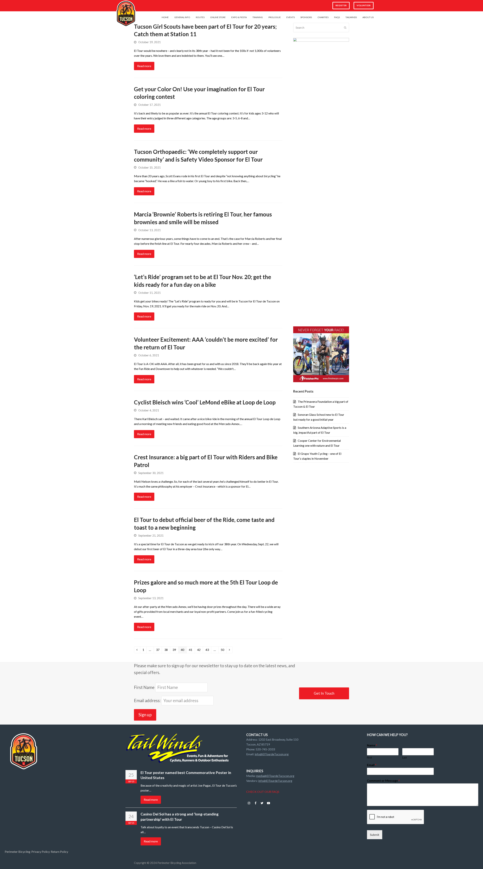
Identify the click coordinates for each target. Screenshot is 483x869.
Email (371, 765)
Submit (374, 834)
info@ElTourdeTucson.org (272, 754)
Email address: (147, 700)
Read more (144, 66)
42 (200, 650)
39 (175, 650)
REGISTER (341, 5)
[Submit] (345, 27)
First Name (144, 687)
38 (167, 650)
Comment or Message (383, 780)
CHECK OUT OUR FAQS (262, 791)
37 (159, 650)
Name (372, 745)
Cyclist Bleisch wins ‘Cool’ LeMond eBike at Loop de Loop (205, 402)
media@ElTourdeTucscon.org (275, 776)
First (369, 757)
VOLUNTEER (364, 5)
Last (404, 757)
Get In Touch (324, 693)
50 (223, 650)
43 (208, 650)
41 (192, 650)
